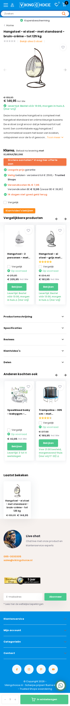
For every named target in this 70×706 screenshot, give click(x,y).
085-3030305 (12, 556)
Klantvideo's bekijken (19, 210)
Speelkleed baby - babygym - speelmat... (18, 412)
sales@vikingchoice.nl (18, 560)
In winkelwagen (47, 699)
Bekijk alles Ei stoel (31, 41)
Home (10, 25)
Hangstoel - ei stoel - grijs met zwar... (49, 256)
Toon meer (54, 137)
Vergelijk (13, 202)
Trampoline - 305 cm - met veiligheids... (50, 412)
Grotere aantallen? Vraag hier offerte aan (32, 162)
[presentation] (5, 70)
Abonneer (55, 597)
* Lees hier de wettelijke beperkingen (23, 604)
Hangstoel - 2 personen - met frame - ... (17, 256)
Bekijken (17, 287)
